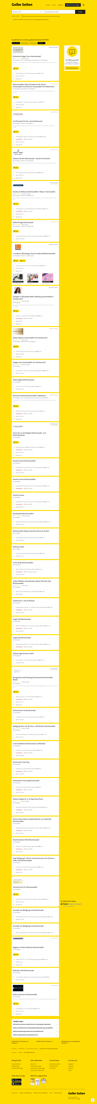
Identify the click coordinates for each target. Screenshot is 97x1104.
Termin (23, 260)
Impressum (15, 1093)
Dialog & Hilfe (16, 1060)
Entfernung (33, 43)
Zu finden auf (72, 1060)
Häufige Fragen (15, 1066)
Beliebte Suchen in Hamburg (44, 1041)
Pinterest (70, 1068)
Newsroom (33, 1064)
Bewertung (24, 43)
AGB (51, 1093)
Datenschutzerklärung (25, 1093)
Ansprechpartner (16, 1064)
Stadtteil (40, 43)
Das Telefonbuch (53, 1066)
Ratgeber (60, 5)
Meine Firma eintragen (73, 5)
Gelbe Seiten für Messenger (38, 1068)
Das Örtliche (52, 1068)
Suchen (48, 5)
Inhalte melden (58, 1093)
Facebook (70, 1066)
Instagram (71, 1064)
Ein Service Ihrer (74, 1098)
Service (54, 5)
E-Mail (16, 68)
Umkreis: (15, 16)
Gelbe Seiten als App (36, 1066)
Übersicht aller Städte (17, 1068)
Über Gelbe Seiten (36, 1060)
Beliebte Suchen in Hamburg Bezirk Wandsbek (71, 1042)
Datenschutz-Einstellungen (40, 1093)
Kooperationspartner (54, 1064)
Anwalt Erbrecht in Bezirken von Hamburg (20, 1042)
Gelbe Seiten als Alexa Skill (37, 1070)
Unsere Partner (54, 1060)
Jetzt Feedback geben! (72, 68)
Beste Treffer (16, 43)
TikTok (70, 1070)
